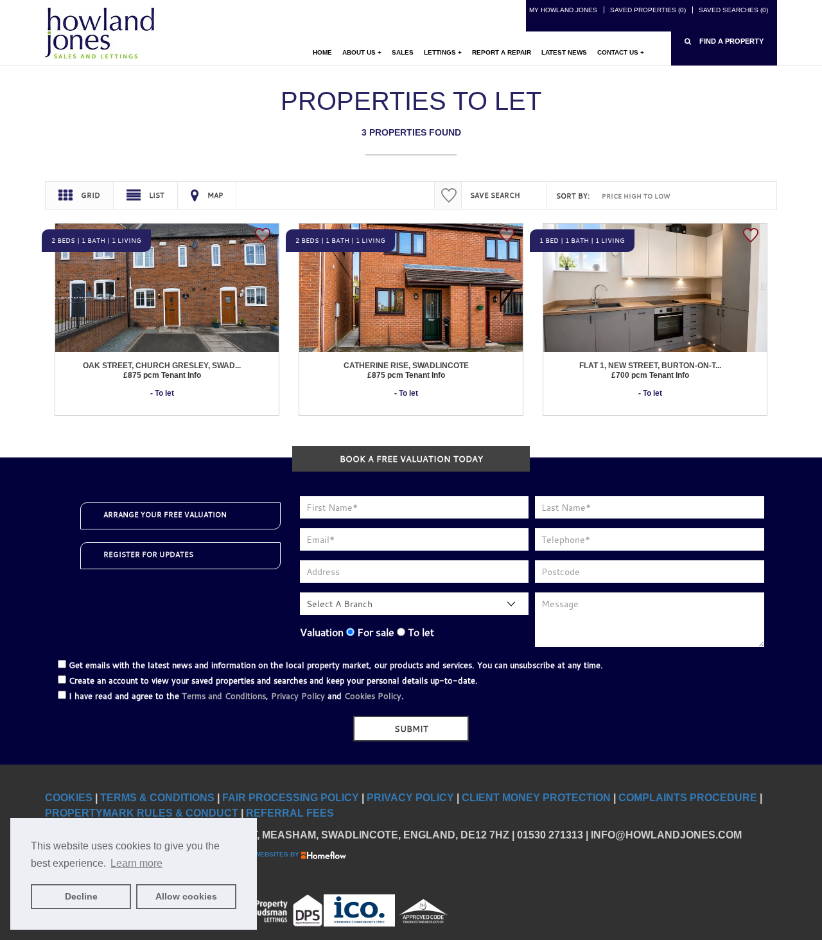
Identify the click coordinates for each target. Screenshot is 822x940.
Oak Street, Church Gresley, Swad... (162, 365)
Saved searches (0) (733, 9)
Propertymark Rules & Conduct (141, 813)
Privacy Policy (298, 696)
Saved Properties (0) (648, 9)
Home (322, 52)
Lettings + (443, 52)
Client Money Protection (536, 797)
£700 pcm (650, 375)
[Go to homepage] (99, 32)
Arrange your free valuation (165, 514)
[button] (724, 41)
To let (419, 632)
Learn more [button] (136, 863)
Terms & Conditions (157, 797)
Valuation (322, 632)
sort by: (573, 195)
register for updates (148, 554)
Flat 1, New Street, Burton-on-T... (650, 365)
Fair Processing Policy (290, 797)
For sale (374, 632)
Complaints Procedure (687, 797)
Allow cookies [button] (186, 896)
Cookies (68, 797)
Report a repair (501, 52)
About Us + (361, 52)
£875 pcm (162, 375)
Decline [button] (81, 896)
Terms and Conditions (224, 696)
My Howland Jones (563, 9)
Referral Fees (290, 813)
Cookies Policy (372, 696)
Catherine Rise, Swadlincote (406, 365)
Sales (403, 52)
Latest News (564, 52)
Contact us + (620, 52)
